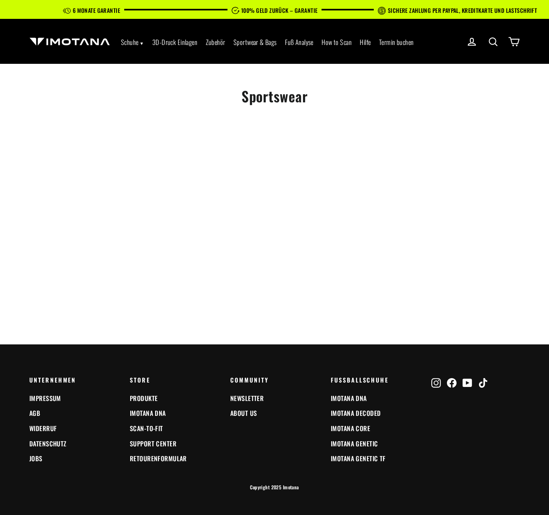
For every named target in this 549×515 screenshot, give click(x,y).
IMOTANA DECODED (356, 413)
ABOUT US (243, 413)
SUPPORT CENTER (153, 443)
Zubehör (215, 42)
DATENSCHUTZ (48, 443)
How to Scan (337, 42)
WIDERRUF (43, 428)
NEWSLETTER (247, 398)
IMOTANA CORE (350, 428)
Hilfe (365, 42)
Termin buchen (396, 42)
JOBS (36, 458)
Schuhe (130, 42)
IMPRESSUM (45, 398)
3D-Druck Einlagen (174, 42)
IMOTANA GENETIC (354, 443)
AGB (34, 413)
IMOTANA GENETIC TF (358, 458)
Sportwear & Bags (255, 42)
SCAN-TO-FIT (146, 428)
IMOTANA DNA (148, 413)
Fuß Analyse (299, 42)
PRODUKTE (144, 398)
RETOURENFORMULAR (158, 458)
